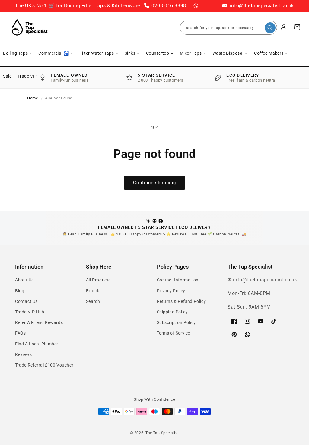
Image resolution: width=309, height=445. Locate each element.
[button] (17, 53)
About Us (24, 279)
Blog (19, 290)
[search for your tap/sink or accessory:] (270, 27)
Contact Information (178, 279)
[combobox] (228, 27)
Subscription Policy (176, 322)
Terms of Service (173, 333)
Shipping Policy (172, 311)
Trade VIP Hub (29, 311)
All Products (98, 279)
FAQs (20, 333)
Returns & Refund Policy (181, 301)
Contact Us (26, 301)
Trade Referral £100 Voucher (44, 365)
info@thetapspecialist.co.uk (261, 5)
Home (32, 98)
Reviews (23, 354)
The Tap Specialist (162, 433)
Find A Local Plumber (36, 343)
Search (93, 301)
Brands (93, 290)
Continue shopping (154, 182)
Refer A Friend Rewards (39, 322)
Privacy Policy (171, 290)
